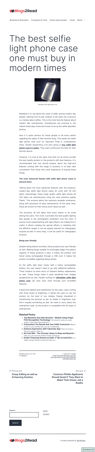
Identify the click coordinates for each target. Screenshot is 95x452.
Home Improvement (58, 20)
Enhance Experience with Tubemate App (42, 329)
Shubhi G (24, 355)
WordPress (81, 441)
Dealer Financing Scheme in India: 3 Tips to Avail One (48, 338)
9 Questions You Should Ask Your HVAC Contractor (47, 324)
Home (45, 411)
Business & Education (19, 20)
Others (74, 354)
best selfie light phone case (65, 355)
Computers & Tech (39, 20)
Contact (46, 414)
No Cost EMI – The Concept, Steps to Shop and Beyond (48, 333)
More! (79, 20)
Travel (72, 20)
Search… (12, 410)
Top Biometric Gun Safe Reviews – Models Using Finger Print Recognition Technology (48, 319)
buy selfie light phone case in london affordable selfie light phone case (63, 357)
